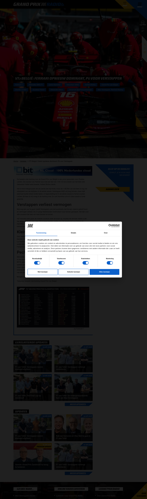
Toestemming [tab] (41, 233)
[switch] (61, 263)
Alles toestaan (104, 272)
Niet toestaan (43, 272)
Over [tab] (106, 233)
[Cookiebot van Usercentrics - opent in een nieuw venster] (110, 225)
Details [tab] (73, 233)
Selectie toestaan (73, 272)
